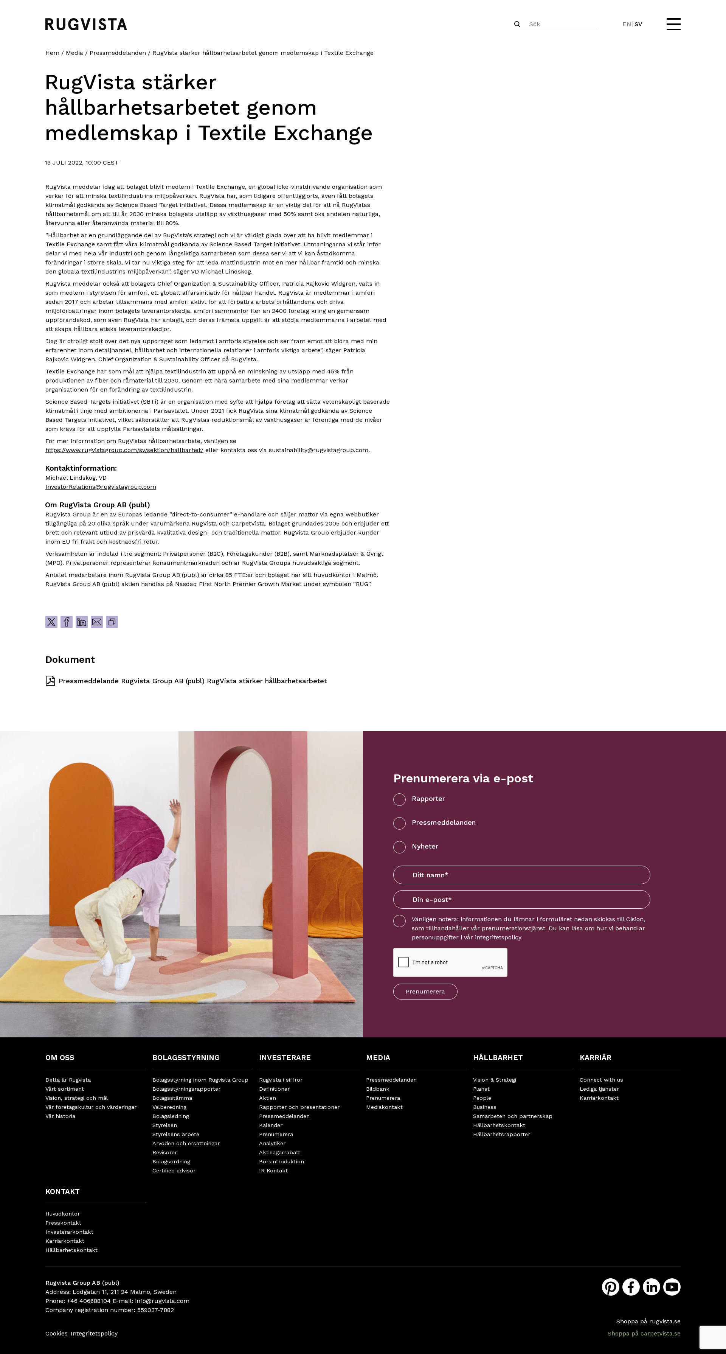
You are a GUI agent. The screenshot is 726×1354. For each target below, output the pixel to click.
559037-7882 (155, 1310)
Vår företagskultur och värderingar (91, 1107)
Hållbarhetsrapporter (501, 1134)
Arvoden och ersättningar (186, 1143)
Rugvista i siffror (280, 1080)
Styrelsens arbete (175, 1134)
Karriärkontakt (599, 1098)
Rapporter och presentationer (299, 1107)
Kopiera (112, 622)
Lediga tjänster (599, 1089)
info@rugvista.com (162, 1300)
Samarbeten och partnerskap (512, 1116)
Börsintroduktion (281, 1161)
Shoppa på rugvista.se (648, 1321)
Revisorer (164, 1152)
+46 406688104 (89, 1300)
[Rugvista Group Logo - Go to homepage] (86, 24)
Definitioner (274, 1089)
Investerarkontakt (69, 1232)
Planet (481, 1089)
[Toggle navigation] (673, 24)
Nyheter (425, 846)
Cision (635, 919)
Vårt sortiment (64, 1089)
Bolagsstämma (172, 1098)
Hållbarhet (498, 1057)
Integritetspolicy (94, 1333)
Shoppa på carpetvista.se (644, 1333)
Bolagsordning (171, 1161)
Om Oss (59, 1057)
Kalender (270, 1125)
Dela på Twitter (51, 622)
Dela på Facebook (66, 622)
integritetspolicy (498, 937)
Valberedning (169, 1107)
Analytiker (272, 1143)
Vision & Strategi (494, 1080)
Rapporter (428, 798)
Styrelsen (164, 1125)
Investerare (285, 1057)
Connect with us (601, 1080)
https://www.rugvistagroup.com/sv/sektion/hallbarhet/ (124, 450)
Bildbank (377, 1089)
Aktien (267, 1098)
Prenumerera (425, 991)
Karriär (595, 1057)
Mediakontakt (384, 1107)
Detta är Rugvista (68, 1080)
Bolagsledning (170, 1116)
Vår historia (60, 1116)
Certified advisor (173, 1170)
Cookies (56, 1333)
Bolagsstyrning (186, 1057)
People (482, 1098)
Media (74, 52)
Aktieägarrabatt (279, 1152)
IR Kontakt (273, 1170)
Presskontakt (63, 1223)
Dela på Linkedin (82, 622)
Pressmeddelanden (118, 52)
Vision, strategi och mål (76, 1098)
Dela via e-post (97, 622)
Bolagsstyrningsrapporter (186, 1089)
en (626, 24)
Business (484, 1107)
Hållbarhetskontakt (499, 1125)
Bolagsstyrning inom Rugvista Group (200, 1080)
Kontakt (62, 1191)
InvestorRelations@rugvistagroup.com (100, 486)
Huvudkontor (62, 1214)
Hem (52, 52)
